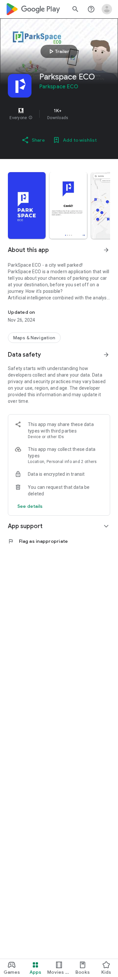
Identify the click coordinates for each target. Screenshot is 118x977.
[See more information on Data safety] (106, 355)
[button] (30, 117)
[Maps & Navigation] (34, 338)
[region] (59, 114)
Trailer (58, 51)
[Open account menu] (107, 9)
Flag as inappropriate (38, 541)
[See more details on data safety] (30, 506)
